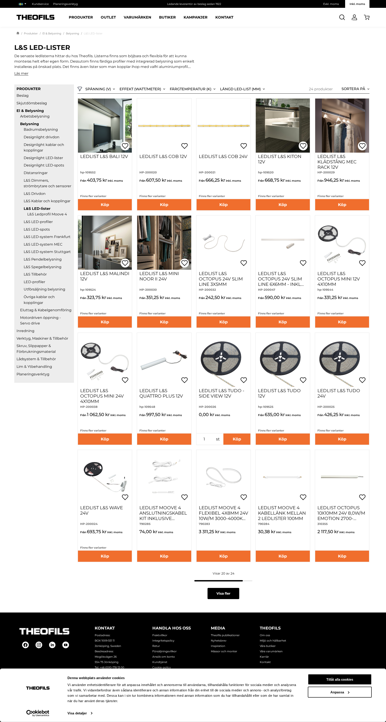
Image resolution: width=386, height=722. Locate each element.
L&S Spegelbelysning (42, 267)
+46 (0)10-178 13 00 (112, 667)
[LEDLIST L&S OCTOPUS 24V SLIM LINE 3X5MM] (223, 242)
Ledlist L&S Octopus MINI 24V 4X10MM (102, 396)
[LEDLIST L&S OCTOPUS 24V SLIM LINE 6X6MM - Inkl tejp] (283, 242)
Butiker (167, 17)
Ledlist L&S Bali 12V (104, 156)
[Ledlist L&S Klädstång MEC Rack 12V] (342, 125)
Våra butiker (268, 646)
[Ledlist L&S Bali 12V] (105, 125)
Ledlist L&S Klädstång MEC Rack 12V (337, 162)
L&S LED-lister (37, 208)
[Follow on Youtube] (65, 645)
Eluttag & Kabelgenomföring (45, 310)
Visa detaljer (77, 713)
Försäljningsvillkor (164, 651)
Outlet (108, 17)
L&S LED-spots (37, 229)
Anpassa (337, 692)
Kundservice (40, 4)
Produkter (81, 17)
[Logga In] (354, 17)
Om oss (265, 635)
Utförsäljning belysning (44, 289)
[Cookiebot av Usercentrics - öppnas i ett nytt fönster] (37, 713)
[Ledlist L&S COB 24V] (223, 125)
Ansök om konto (163, 656)
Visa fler (223, 593)
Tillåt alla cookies (339, 679)
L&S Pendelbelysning (43, 259)
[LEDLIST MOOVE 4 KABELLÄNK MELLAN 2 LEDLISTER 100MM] (283, 477)
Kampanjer (196, 17)
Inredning (25, 331)
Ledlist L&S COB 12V (163, 156)
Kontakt (224, 17)
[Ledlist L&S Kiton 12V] (283, 125)
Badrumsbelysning (41, 129)
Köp (105, 204)
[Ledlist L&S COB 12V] (164, 125)
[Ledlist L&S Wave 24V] (105, 477)
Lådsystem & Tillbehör (36, 359)
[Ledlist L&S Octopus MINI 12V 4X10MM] (342, 242)
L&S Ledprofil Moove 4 (47, 214)
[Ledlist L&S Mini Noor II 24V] (164, 242)
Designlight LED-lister (43, 158)
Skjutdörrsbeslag (32, 103)
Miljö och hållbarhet (273, 640)
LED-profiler (34, 282)
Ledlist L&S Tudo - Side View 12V (221, 393)
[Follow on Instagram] (39, 645)
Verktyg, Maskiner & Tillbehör (42, 338)
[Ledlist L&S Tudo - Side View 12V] (223, 360)
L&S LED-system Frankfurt (47, 237)
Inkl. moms (357, 4)
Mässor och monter (224, 651)
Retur (156, 646)
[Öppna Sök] (342, 17)
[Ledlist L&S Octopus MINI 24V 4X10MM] (105, 360)
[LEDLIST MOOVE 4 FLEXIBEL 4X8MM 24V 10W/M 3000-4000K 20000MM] (223, 477)
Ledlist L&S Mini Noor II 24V (159, 276)
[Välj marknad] (23, 4)
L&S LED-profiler (38, 222)
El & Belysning (51, 33)
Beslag (23, 95)
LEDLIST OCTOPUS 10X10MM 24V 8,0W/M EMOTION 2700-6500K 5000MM (341, 515)
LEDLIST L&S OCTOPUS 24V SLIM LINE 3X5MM (221, 279)
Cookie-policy (161, 667)
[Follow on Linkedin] (52, 645)
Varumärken (137, 17)
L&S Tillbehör (35, 274)
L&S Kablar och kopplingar (47, 201)
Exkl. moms (331, 4)
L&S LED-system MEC (43, 244)
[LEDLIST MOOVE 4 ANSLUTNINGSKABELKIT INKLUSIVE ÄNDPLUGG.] (164, 477)
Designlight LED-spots (44, 165)
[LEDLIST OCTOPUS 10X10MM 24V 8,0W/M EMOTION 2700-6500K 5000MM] (342, 477)
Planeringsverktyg (65, 4)
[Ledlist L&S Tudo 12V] (283, 360)
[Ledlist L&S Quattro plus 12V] (164, 360)
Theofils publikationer (225, 635)
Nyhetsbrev (219, 640)
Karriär (264, 656)
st (218, 439)
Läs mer (21, 74)
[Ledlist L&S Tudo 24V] (342, 360)
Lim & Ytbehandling (34, 366)
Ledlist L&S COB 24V (223, 156)
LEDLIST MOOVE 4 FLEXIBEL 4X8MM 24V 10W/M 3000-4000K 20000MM (223, 515)
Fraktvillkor (159, 635)
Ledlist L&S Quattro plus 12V (161, 393)
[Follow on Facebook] (25, 645)
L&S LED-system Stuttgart (47, 252)
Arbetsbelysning (35, 116)
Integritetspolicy (163, 640)
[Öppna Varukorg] (366, 17)
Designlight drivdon (41, 137)
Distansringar (36, 173)
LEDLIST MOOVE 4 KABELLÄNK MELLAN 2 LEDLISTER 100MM (282, 513)
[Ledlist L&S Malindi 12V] (105, 242)
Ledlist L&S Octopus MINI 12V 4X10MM (338, 279)
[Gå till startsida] (18, 33)
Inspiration (218, 646)
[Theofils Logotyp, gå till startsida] (36, 17)
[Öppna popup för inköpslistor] (125, 145)
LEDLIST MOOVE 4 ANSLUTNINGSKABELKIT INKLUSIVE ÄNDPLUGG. (163, 515)
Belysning (72, 33)
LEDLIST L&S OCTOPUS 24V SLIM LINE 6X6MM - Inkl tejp (280, 281)
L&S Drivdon (35, 194)
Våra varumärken (271, 651)
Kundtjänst (159, 662)
